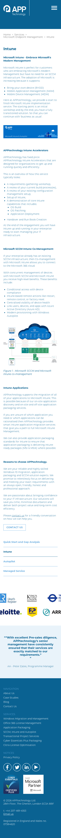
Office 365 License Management (22, 723)
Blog (6, 701)
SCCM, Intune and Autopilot (19, 731)
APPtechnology (16, 8)
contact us (18, 515)
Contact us (14, 527)
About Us (8, 693)
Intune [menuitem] (7, 551)
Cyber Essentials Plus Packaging (22, 740)
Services (19, 34)
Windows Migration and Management (25, 718)
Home (7, 34)
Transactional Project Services (21, 736)
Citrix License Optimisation (19, 745)
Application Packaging (16, 727)
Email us (8, 813)
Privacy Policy (11, 757)
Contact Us (10, 706)
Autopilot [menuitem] (9, 561)
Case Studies (10, 697)
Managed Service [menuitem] (14, 571)
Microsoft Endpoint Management (23, 37)
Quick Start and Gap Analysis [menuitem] (21, 542)
